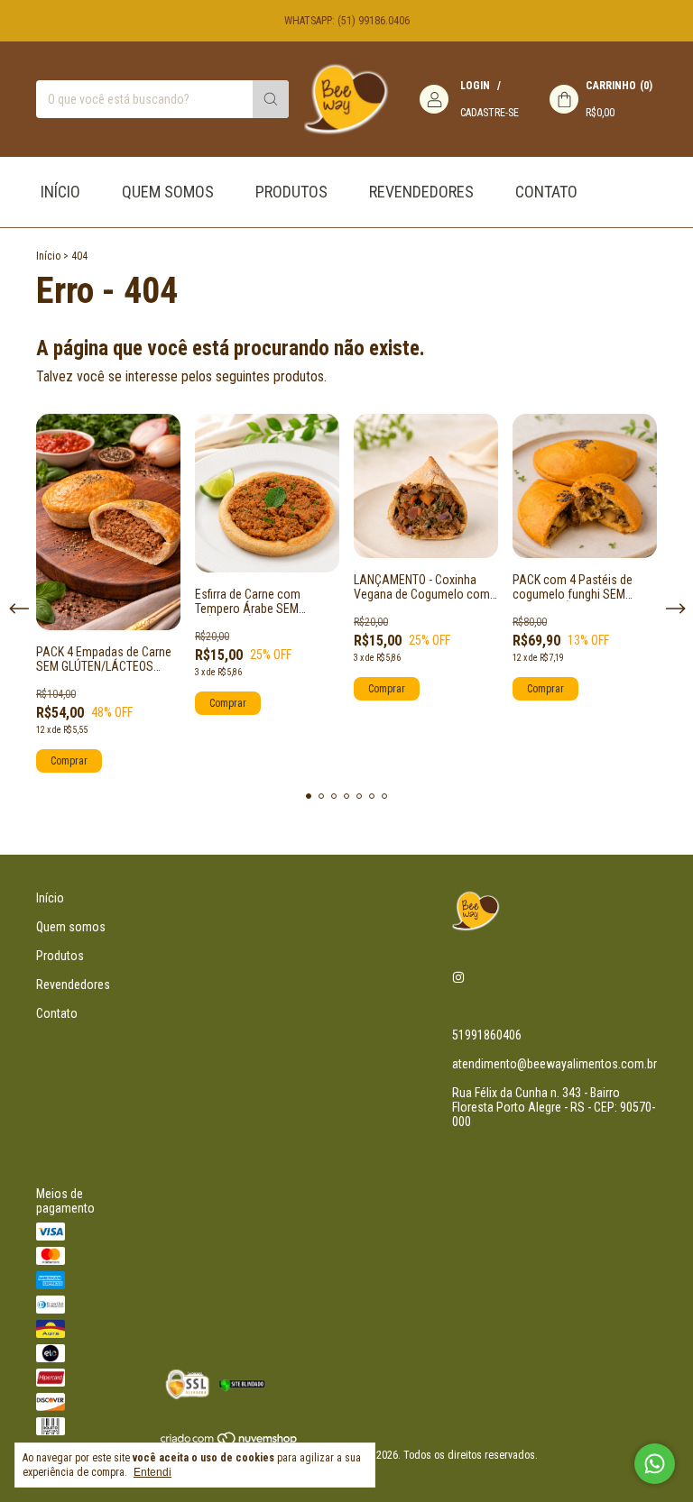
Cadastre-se (489, 112)
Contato (546, 191)
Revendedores (421, 191)
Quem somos (168, 191)
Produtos (291, 191)
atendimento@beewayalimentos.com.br (554, 1064)
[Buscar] (271, 99)
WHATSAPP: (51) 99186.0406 (347, 20)
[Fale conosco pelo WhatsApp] (654, 1463)
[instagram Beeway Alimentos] (458, 977)
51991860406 (487, 1035)
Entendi (152, 1472)
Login (475, 85)
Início (60, 191)
